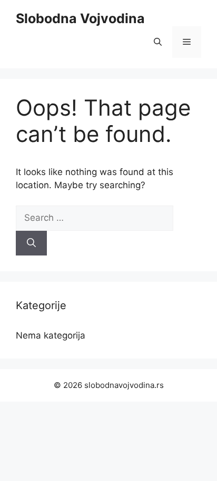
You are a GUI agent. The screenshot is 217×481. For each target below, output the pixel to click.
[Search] (31, 243)
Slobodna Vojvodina (80, 18)
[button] (157, 42)
